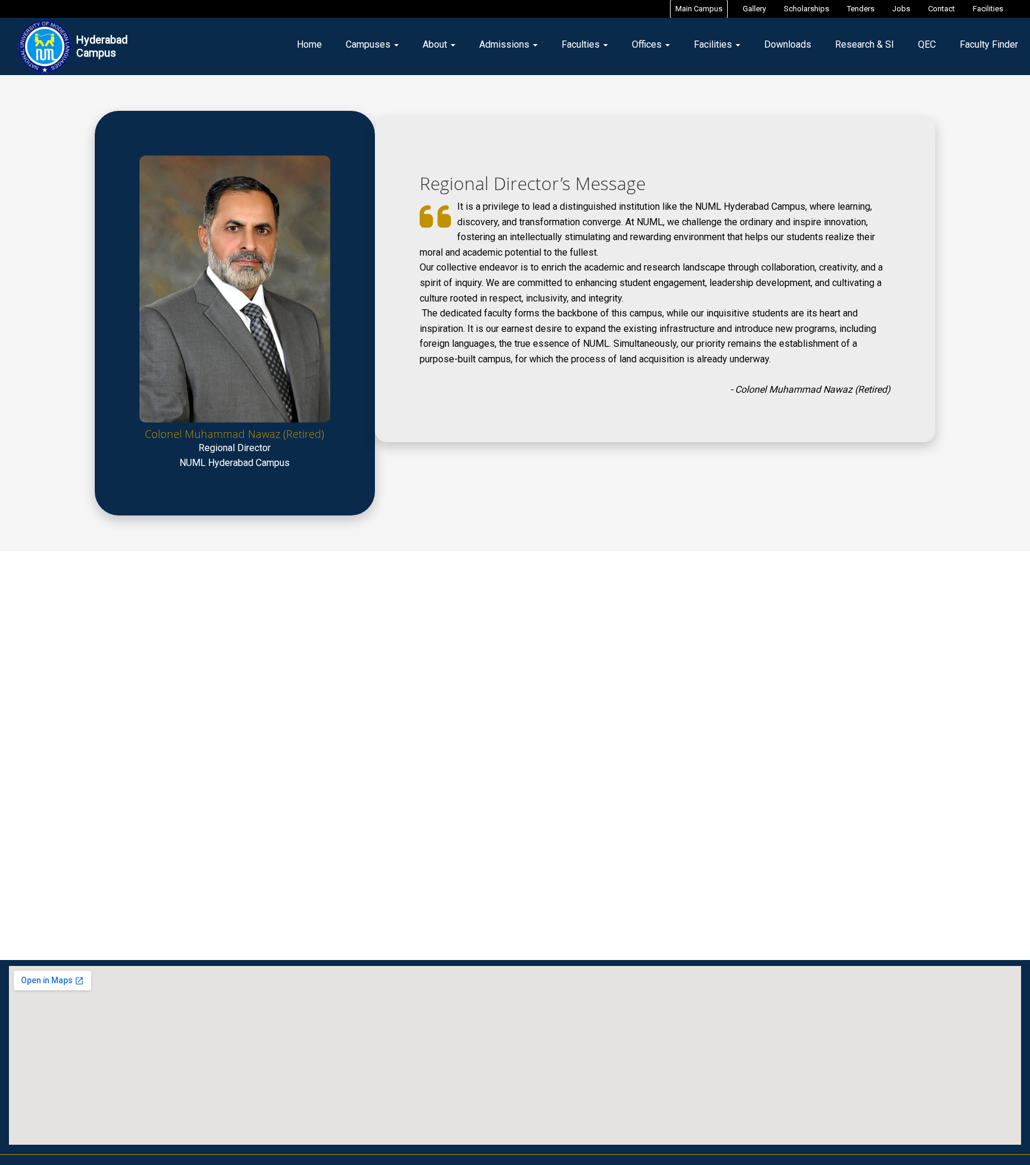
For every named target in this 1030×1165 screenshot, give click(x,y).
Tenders (860, 8)
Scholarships (806, 8)
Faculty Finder (989, 44)
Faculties (581, 44)
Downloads (787, 44)
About (436, 44)
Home (309, 44)
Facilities (988, 8)
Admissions (505, 44)
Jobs (901, 8)
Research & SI (864, 44)
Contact (941, 8)
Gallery (754, 8)
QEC (927, 44)
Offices (648, 44)
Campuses (369, 44)
